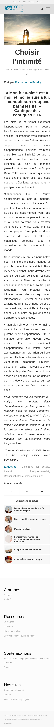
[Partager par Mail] (42, 491)
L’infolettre (8, 626)
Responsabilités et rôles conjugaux (23, 476)
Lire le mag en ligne (13, 631)
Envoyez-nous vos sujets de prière (19, 636)
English (39, 2)
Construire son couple (35, 466)
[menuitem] (16, 2)
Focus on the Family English (16, 699)
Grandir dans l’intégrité (14, 690)
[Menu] (46, 9)
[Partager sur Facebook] (11, 491)
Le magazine (10, 622)
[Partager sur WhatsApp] (27, 491)
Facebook (16, 2)
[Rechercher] (40, 9)
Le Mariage (31, 69)
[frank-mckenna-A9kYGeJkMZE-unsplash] (27, 29)
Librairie (31, 2)
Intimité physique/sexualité (26, 471)
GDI (24, 2)
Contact (7, 599)
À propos (8, 595)
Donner (7, 667)
